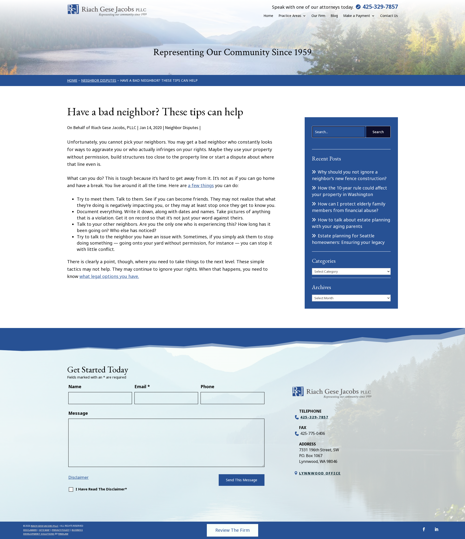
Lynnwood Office (320, 473)
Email (142, 386)
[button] (460, 504)
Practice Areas (290, 15)
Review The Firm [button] (232, 530)
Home (268, 15)
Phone (207, 386)
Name (74, 386)
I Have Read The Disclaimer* (101, 489)
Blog (334, 15)
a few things (201, 185)
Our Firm (318, 15)
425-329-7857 (380, 6)
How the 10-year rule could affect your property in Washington (349, 191)
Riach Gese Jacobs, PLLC (113, 127)
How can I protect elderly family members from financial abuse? (348, 207)
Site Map (44, 530)
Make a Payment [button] (356, 15)
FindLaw (63, 533)
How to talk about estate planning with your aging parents (351, 223)
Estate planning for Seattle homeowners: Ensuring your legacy (348, 239)
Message (78, 413)
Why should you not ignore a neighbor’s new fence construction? (349, 175)
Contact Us (389, 15)
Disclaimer (78, 477)
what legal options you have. (109, 276)
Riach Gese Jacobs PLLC (44, 525)
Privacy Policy (61, 530)
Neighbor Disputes (181, 127)
